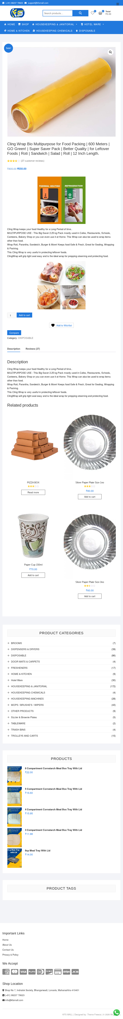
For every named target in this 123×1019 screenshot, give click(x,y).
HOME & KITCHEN (19, 30)
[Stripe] (66, 971)
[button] (110, 52)
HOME (11, 24)
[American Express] (6, 971)
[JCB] (75, 971)
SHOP (25, 24)
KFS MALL (67, 1014)
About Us (7, 944)
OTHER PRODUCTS (22, 711)
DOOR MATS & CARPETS (25, 661)
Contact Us (8, 949)
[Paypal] (32, 971)
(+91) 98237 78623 (14, 2)
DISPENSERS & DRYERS (25, 649)
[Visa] (23, 971)
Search (80, 13)
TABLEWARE (18, 723)
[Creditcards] (58, 971)
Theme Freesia (94, 1014)
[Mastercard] (14, 971)
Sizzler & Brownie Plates (24, 717)
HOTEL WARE (92, 24)
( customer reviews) (32, 160)
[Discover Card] (49, 971)
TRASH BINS (18, 729)
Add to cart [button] (89, 496)
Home (5, 939)
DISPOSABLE (87, 30)
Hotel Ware (17, 680)
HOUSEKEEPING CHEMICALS (54, 30)
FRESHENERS (19, 667)
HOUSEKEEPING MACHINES (27, 698)
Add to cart (24, 315)
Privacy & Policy (10, 954)
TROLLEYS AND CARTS (24, 735)
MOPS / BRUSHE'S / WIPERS (27, 704)
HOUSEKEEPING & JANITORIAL (55, 24)
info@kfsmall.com (14, 1000)
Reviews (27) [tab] (33, 348)
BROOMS (16, 643)
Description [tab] (13, 348)
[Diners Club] (40, 971)
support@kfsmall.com (37, 2)
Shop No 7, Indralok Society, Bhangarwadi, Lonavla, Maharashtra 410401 (41, 990)
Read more (33, 492)
